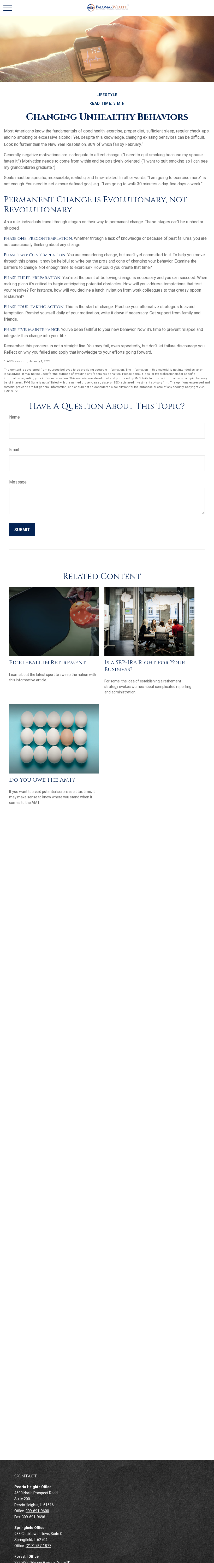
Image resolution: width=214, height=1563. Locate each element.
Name (14, 417)
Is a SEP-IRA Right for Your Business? (144, 666)
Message (18, 482)
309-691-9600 (37, 1511)
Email (14, 449)
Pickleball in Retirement (47, 662)
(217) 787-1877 (38, 1546)
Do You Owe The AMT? (42, 780)
